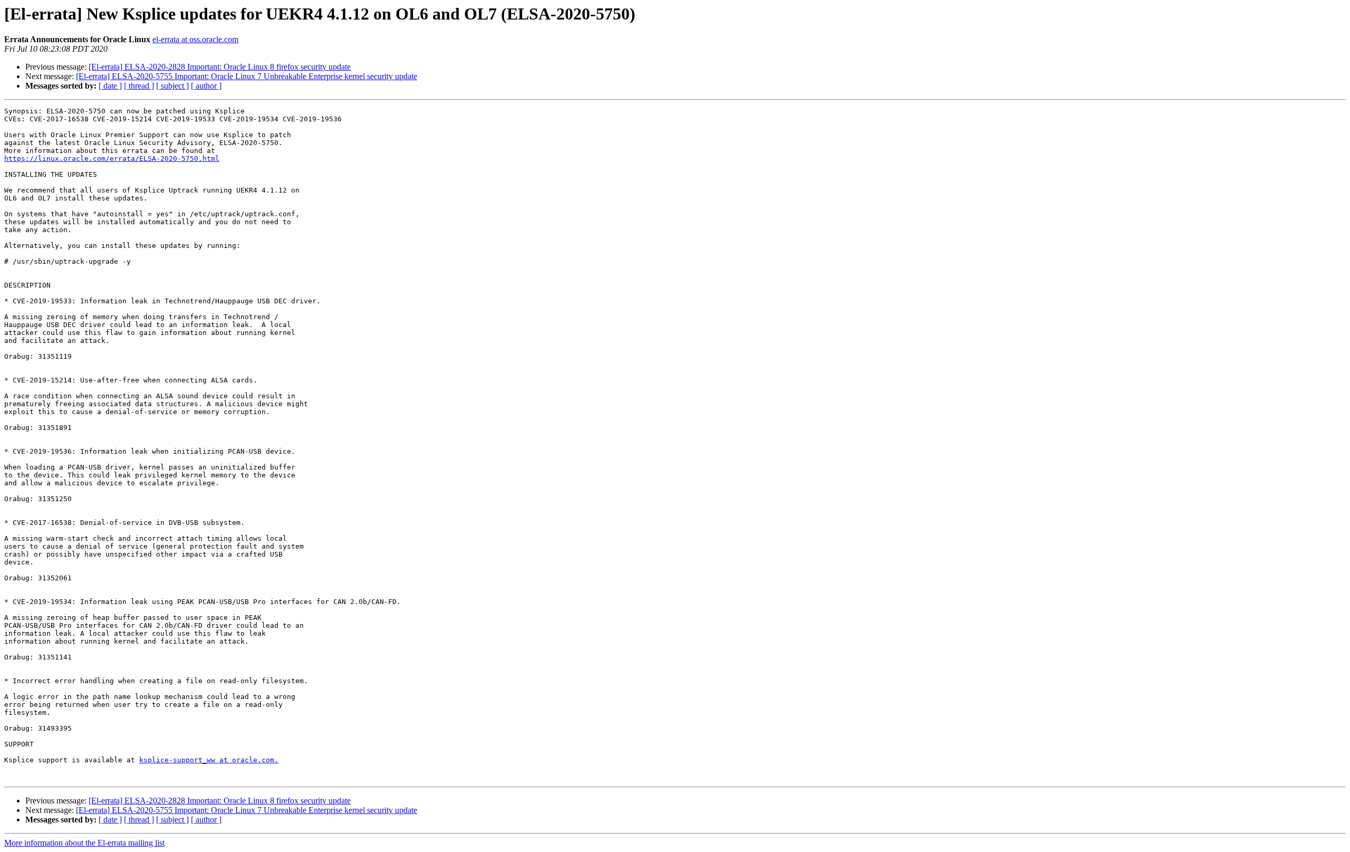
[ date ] (110, 85)
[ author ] (206, 85)
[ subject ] (172, 85)
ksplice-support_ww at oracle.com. (208, 760)
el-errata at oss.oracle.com (195, 39)
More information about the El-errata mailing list (84, 842)
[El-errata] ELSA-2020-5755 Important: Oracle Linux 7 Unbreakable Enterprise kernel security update (246, 76)
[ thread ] (139, 85)
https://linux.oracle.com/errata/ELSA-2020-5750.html (111, 158)
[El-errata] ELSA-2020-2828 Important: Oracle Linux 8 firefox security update (220, 66)
